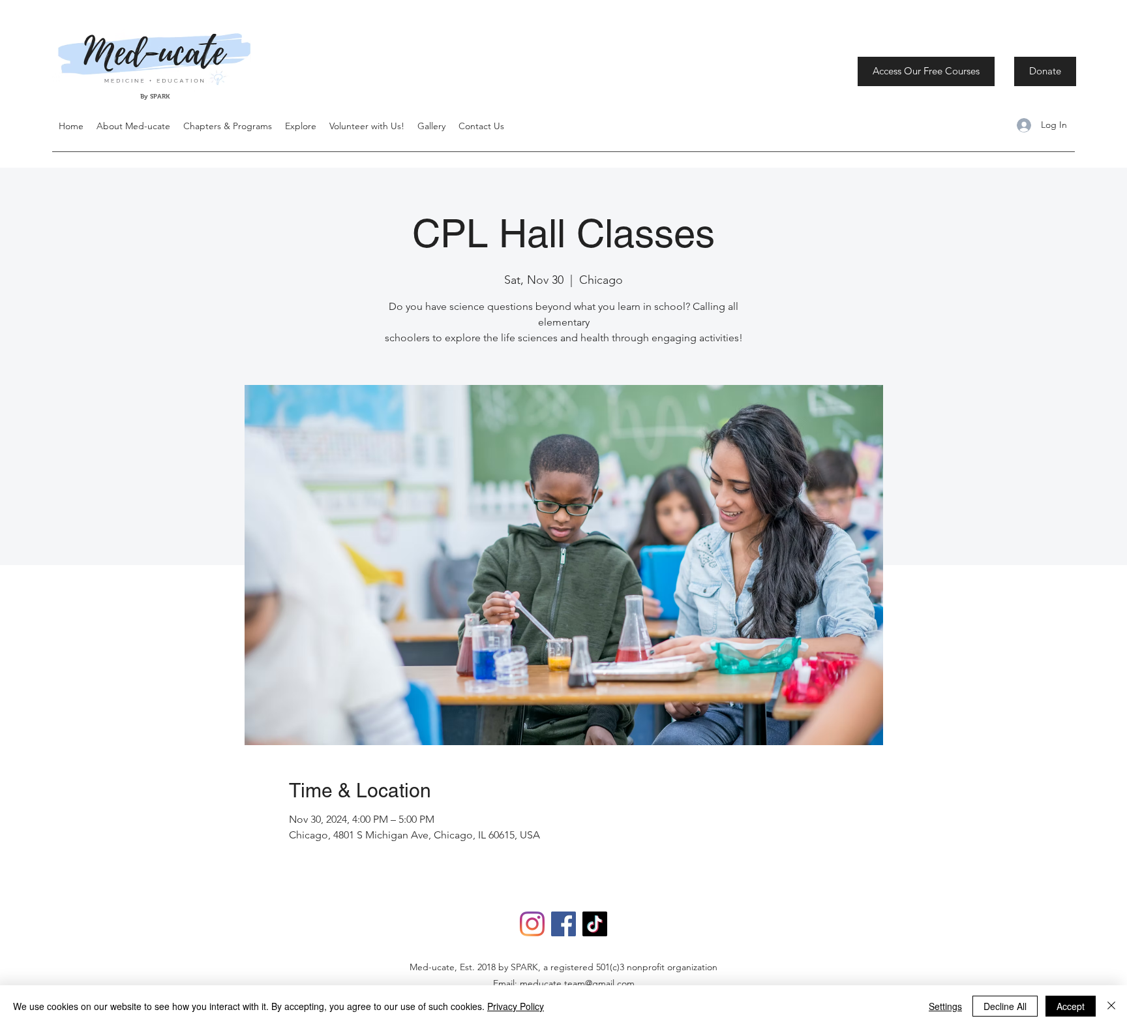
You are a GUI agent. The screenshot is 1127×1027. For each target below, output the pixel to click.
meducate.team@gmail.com (577, 983)
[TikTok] (594, 924)
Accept (1071, 1006)
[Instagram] (532, 924)
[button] (300, 126)
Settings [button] (945, 1006)
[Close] (1111, 1006)
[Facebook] (563, 924)
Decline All (1005, 1006)
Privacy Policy (515, 1006)
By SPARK (156, 96)
